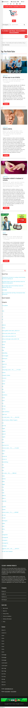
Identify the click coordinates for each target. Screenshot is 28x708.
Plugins (3, 484)
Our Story (4, 673)
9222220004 (14, 32)
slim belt (3, 518)
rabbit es (4, 498)
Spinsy (3, 529)
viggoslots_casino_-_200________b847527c (10, 548)
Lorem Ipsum (4, 662)
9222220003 (20, 31)
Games (3, 397)
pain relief (11, 81)
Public (3, 492)
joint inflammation (18, 183)
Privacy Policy (6, 613)
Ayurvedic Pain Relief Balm (8, 183)
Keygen (3, 428)
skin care (4, 515)
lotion (3, 442)
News (3, 467)
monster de (4, 456)
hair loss (3, 408)
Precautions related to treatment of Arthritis (13, 179)
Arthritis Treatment (20, 182)
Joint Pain (9, 132)
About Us (5, 611)
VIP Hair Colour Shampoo (7, 551)
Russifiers (4, 506)
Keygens (3, 431)
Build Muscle (4, 358)
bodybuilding (4, 353)
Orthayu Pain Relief (10, 133)
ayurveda (4, 341)
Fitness (3, 392)
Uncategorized (5, 543)
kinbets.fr (4, 434)
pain (14, 238)
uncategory (4, 545)
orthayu (6, 81)
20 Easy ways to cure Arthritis (11, 77)
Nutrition (4, 478)
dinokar (3, 383)
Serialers (3, 509)
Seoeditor (15, 79)
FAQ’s (4, 621)
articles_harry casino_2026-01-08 (9, 333)
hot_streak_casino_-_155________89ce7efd (10, 417)
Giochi (3, 400)
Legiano (3, 436)
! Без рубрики (5, 305)
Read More (6, 104)
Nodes (3, 476)
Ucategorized (4, 534)
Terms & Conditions (7, 616)
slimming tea (4, 520)
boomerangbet (5, 355)
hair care (4, 406)
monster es (4, 459)
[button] (26, 36)
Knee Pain (13, 132)
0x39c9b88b (4, 290)
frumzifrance (4, 395)
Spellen (3, 523)
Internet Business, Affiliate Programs (9, 420)
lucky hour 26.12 (5, 445)
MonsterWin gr (5, 462)
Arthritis (3, 327)
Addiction (4, 325)
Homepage (4, 654)
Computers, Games (6, 375)
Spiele (3, 526)
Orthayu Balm (10, 238)
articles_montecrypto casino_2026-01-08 (10, 339)
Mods (3, 453)
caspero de (4, 364)
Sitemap (3, 679)
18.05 (3, 311)
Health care (5, 75)
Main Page (4, 668)
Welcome (4, 682)
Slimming (3, 599)
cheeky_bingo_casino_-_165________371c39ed (11, 369)
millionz (3, 450)
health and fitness (5, 411)
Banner (4, 232)
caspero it (4, 367)
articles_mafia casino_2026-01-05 (9, 336)
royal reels (4, 501)
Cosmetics (4, 378)
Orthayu (5, 234)
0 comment (6, 82)
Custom (3, 381)
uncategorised (5, 537)
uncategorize (4, 540)
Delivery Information (7, 619)
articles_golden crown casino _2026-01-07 (10, 330)
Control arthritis (7, 129)
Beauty (3, 347)
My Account (5, 608)
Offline (3, 481)
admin (12, 131)
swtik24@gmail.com (9, 688)
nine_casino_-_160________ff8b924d (9, 473)
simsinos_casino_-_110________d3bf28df (10, 512)
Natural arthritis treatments (8, 185)
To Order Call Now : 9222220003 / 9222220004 (14, 6)
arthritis (19, 79)
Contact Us (4, 632)
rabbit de (4, 495)
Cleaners (4, 372)
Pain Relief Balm (17, 81)
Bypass (3, 361)
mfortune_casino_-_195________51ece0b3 (10, 448)
